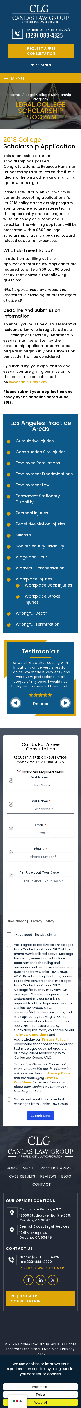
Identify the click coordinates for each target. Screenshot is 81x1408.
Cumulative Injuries (35, 441)
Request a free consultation (41, 51)
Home (12, 1168)
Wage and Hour (31, 557)
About (29, 1168)
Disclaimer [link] (31, 1349)
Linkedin (41, 1280)
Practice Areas (56, 1168)
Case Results (22, 1176)
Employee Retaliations (38, 463)
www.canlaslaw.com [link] (28, 382)
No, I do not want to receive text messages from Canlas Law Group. (41, 1101)
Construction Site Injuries (41, 452)
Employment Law (33, 485)
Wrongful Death (31, 613)
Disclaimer (16, 921)
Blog (66, 1176)
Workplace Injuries (34, 579)
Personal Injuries (32, 513)
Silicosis (24, 535)
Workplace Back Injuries (48, 585)
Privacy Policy (41, 921)
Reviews (48, 1176)
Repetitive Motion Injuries (40, 524)
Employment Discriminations (44, 474)
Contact (41, 1184)
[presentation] (15, 702)
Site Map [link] (51, 1349)
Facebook (28, 1280)
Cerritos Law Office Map (41, 1268)
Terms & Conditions (31, 1034)
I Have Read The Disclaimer (36, 934)
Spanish (40, 64)
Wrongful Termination (38, 624)
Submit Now (40, 1116)
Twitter (53, 1280)
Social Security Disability (40, 546)
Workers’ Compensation (40, 568)
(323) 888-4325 (44, 36)
